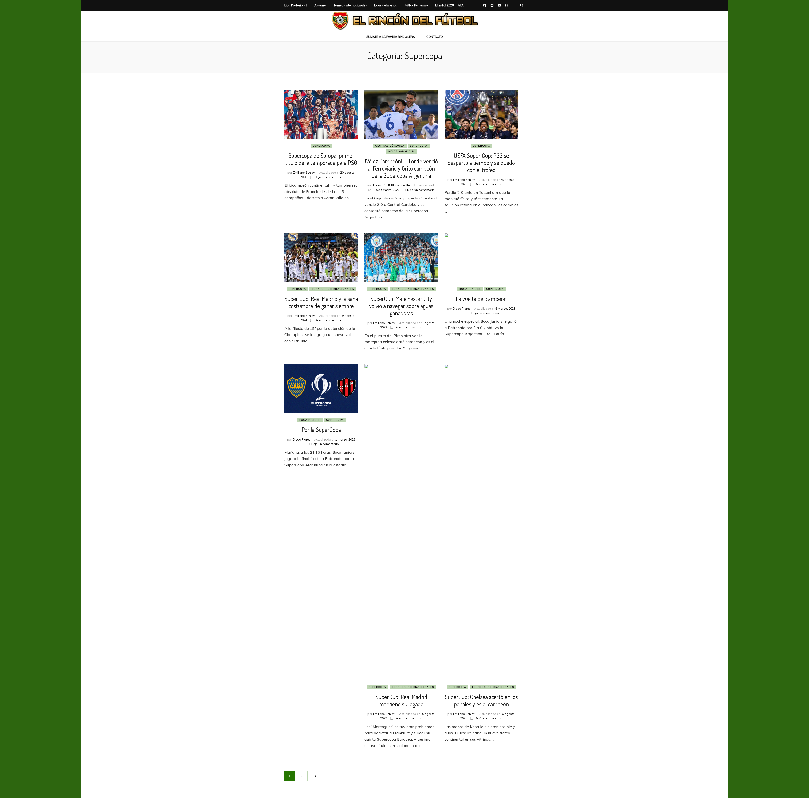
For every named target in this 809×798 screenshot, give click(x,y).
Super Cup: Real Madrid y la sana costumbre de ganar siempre (321, 302)
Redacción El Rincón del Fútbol (394, 185)
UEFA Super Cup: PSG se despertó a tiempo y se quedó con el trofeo (481, 163)
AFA (460, 5)
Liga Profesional (295, 5)
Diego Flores (461, 308)
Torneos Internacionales (350, 5)
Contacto (434, 37)
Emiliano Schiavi (304, 172)
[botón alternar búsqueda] (521, 5)
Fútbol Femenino (416, 5)
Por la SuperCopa (321, 429)
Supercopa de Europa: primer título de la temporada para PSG (321, 159)
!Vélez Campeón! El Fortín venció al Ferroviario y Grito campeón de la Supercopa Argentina (401, 168)
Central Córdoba (389, 145)
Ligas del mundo (385, 5)
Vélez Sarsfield (401, 151)
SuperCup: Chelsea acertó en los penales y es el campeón (481, 700)
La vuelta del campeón (481, 298)
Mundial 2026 (444, 5)
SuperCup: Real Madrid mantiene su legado (401, 700)
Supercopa (321, 145)
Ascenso (320, 5)
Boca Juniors (470, 288)
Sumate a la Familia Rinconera (390, 37)
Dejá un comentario (328, 177)
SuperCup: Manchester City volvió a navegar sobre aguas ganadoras (401, 306)
